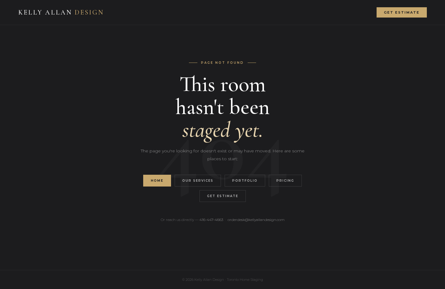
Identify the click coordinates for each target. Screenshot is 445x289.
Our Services (197, 181)
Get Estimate (402, 12)
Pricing (285, 181)
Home (157, 181)
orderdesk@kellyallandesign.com (256, 219)
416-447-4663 (211, 219)
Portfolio (245, 181)
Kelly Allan (61, 12)
